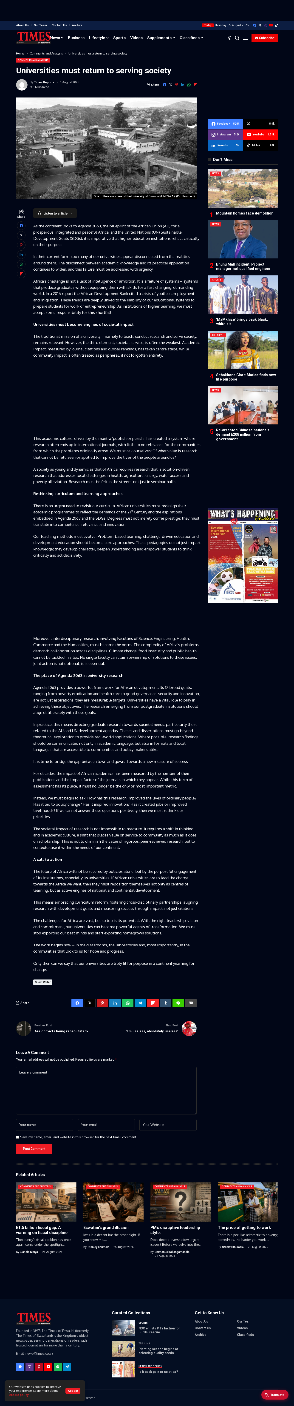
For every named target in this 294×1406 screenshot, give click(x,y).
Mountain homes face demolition (244, 213)
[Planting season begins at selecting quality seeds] (123, 1349)
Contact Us (59, 25)
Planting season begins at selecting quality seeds (158, 1351)
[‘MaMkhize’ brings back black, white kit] (243, 294)
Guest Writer (43, 982)
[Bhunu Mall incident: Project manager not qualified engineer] (243, 239)
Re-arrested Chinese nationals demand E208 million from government (242, 434)
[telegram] (67, 1367)
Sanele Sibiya (29, 1252)
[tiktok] (276, 25)
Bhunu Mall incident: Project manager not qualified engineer (243, 266)
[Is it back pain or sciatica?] (123, 1369)
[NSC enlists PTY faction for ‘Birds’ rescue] (123, 1328)
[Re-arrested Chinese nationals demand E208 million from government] (243, 405)
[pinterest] (39, 1367)
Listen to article (55, 213)
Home (20, 53)
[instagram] (265, 25)
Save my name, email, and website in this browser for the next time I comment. (78, 1137)
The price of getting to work (244, 1227)
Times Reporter (45, 82)
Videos (242, 1328)
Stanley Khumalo (98, 1247)
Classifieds (245, 1335)
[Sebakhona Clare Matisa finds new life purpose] (243, 350)
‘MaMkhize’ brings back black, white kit (242, 321)
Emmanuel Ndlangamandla (172, 1252)
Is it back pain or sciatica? (158, 1372)
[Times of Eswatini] (33, 38)
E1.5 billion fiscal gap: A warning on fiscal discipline (42, 1230)
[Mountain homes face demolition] (243, 188)
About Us (22, 25)
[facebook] (254, 25)
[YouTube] (271, 25)
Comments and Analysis (46, 53)
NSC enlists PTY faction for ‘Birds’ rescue (159, 1330)
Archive (77, 25)
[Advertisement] (147, 10)
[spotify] (58, 1367)
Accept (73, 1390)
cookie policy (19, 1395)
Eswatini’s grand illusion (106, 1227)
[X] (260, 25)
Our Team (40, 25)
